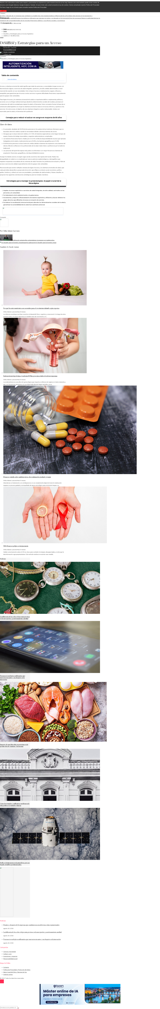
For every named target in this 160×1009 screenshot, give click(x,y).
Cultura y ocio (7, 954)
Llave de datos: (12, 79)
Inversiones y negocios (10, 956)
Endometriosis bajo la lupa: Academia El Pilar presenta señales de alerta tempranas (30, 376)
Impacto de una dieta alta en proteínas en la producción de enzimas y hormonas (14, 745)
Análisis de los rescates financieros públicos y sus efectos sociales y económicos (40, 20)
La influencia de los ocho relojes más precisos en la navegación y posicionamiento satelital (15, 618)
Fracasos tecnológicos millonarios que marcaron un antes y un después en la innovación (42, 18)
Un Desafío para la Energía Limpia (39, 242)
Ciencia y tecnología (9, 951)
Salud (1, 37)
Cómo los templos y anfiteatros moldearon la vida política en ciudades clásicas (14, 804)
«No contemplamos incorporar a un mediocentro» (33, 240)
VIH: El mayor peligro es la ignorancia (15, 546)
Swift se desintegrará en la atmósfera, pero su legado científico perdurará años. (15, 864)
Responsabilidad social (10, 959)
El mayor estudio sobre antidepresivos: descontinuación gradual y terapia (27, 477)
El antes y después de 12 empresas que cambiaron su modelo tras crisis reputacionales (26, 16)
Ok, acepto (3, 11)
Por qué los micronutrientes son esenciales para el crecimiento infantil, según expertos (31, 308)
